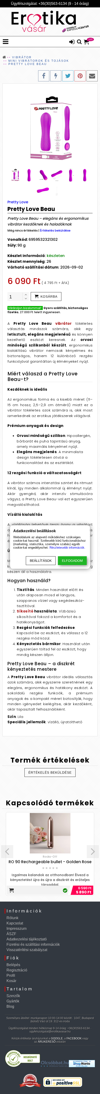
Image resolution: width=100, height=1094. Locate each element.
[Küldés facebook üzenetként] (55, 75)
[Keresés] (79, 42)
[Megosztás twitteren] (67, 75)
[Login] (72, 42)
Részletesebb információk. (67, 547)
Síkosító (25, 611)
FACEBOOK (74, 1038)
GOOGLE (57, 1038)
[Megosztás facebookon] (43, 75)
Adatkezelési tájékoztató (27, 939)
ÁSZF (11, 934)
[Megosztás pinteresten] (80, 75)
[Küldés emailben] (92, 75)
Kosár (11, 981)
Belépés (13, 965)
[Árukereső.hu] (22, 1066)
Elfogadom (72, 560)
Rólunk (12, 918)
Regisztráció (17, 970)
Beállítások (41, 560)
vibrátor (63, 323)
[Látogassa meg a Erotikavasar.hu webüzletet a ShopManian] (82, 1066)
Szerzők (13, 996)
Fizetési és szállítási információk (33, 944)
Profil (11, 975)
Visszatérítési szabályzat (27, 950)
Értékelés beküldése (55, 230)
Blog (10, 1006)
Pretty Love (17, 202)
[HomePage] (50, 22)
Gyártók (13, 1001)
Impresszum (17, 928)
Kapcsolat (15, 923)
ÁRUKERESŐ (47, 1041)
